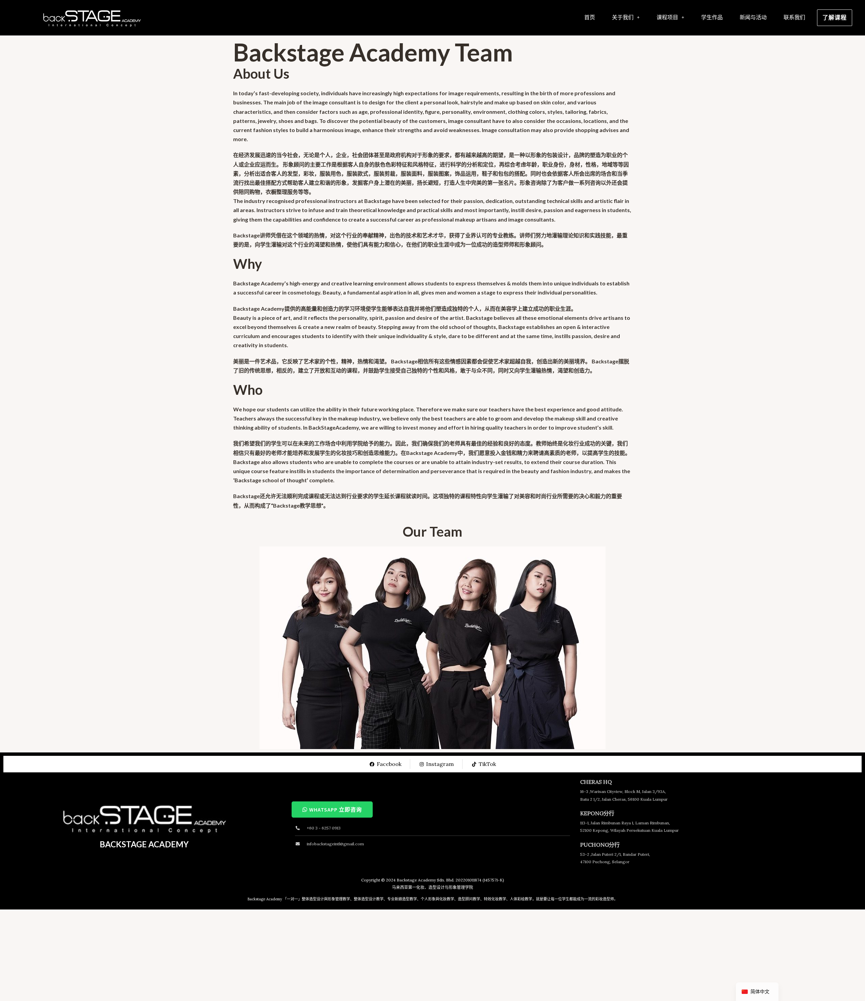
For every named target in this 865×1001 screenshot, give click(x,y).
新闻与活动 (753, 17)
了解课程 (834, 17)
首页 (589, 17)
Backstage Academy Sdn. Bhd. (425, 879)
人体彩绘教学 (521, 899)
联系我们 (794, 17)
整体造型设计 (313, 899)
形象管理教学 (339, 899)
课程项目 (667, 17)
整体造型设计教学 (369, 899)
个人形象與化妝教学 (437, 899)
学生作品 (712, 17)
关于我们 (623, 17)
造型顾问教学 (469, 899)
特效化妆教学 (495, 899)
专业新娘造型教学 (402, 899)
